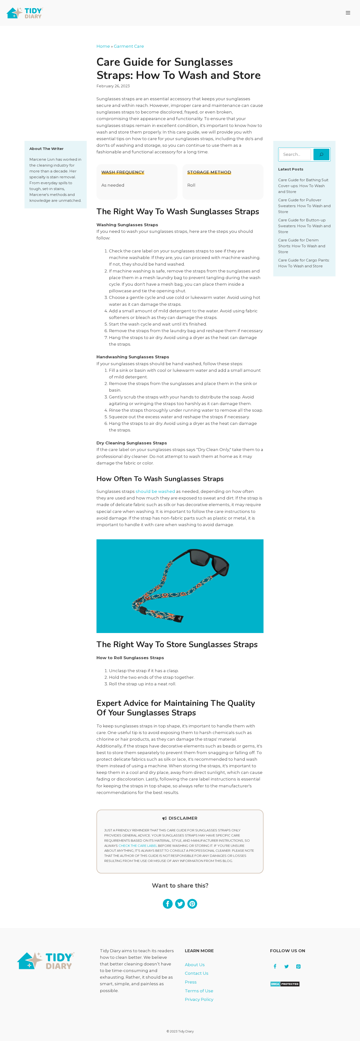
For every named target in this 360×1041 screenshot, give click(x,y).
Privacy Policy (199, 999)
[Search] (321, 154)
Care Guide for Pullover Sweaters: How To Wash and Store (304, 206)
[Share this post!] (168, 907)
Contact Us (196, 973)
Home (103, 46)
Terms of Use (199, 990)
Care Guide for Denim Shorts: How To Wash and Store (301, 246)
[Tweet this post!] (180, 907)
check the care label (138, 846)
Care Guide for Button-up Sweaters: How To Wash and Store (304, 226)
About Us (195, 964)
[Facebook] (275, 967)
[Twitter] (287, 967)
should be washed (155, 491)
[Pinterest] (298, 967)
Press (191, 982)
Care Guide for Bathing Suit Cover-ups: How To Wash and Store (303, 186)
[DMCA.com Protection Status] (285, 985)
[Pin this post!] (192, 907)
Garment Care (129, 46)
